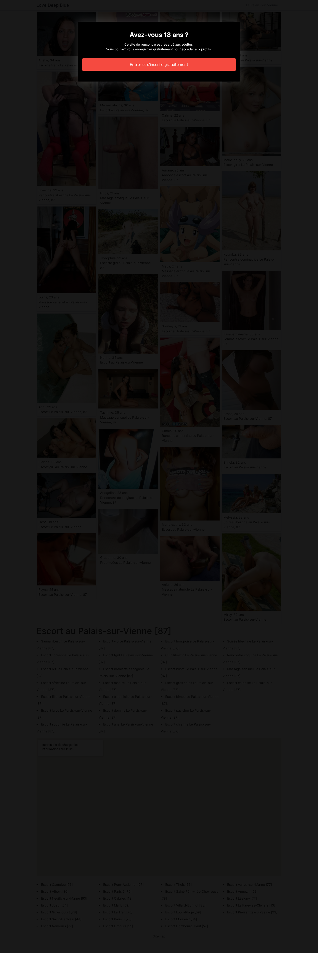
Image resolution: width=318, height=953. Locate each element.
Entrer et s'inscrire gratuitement (159, 64)
